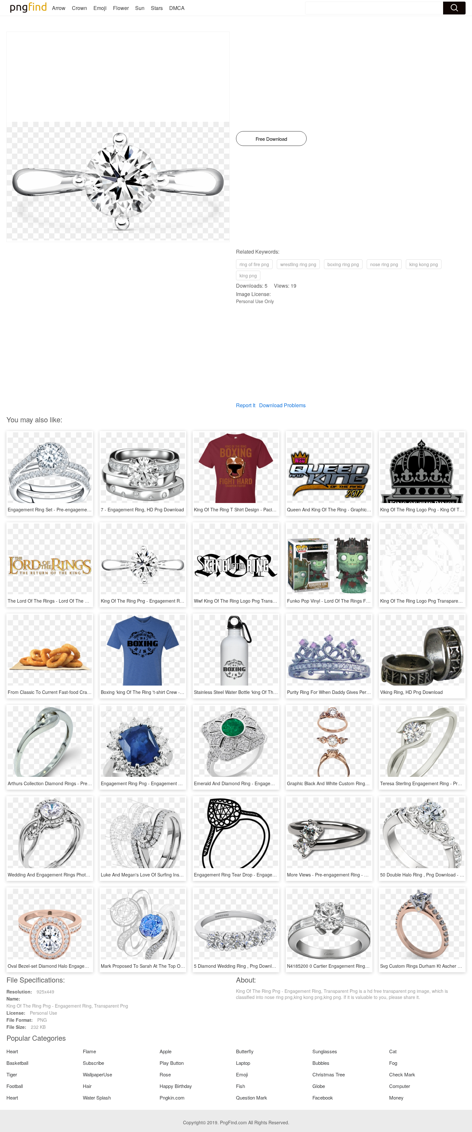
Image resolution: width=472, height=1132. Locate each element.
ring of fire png (254, 264)
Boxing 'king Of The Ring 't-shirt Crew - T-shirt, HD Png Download (167, 692)
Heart (12, 1051)
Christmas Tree (328, 1074)
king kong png (423, 264)
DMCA (177, 8)
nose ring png (384, 264)
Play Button (172, 1062)
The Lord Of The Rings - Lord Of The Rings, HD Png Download (72, 600)
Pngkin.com (172, 1097)
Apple (165, 1051)
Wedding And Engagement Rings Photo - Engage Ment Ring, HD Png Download (89, 874)
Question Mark (251, 1097)
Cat (393, 1051)
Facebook (322, 1097)
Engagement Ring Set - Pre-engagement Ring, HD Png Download (74, 509)
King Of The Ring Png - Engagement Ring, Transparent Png (162, 600)
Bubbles (320, 1062)
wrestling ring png (298, 264)
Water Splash (97, 1097)
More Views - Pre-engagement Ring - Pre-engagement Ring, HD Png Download (368, 874)
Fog (393, 1062)
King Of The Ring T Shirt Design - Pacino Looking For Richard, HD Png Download (277, 509)
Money (396, 1097)
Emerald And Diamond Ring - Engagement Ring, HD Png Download (262, 783)
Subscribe (93, 1062)
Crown (79, 8)
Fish (240, 1086)
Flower (121, 8)
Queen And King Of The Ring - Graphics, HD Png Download (348, 509)
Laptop (243, 1062)
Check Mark (402, 1074)
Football (14, 1086)
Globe (318, 1086)
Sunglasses (324, 1051)
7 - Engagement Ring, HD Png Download (142, 509)
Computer (399, 1086)
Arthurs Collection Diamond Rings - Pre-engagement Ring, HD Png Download (86, 783)
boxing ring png (343, 264)
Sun (139, 8)
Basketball (17, 1062)
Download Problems (282, 405)
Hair (87, 1086)
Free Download (271, 138)
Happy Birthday (176, 1086)
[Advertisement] (118, 77)
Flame (89, 1051)
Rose (165, 1074)
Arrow (59, 8)
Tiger (11, 1074)
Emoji (100, 8)
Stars (157, 8)
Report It (245, 405)
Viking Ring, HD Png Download (411, 692)
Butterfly (245, 1051)
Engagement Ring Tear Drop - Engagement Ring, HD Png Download (263, 874)
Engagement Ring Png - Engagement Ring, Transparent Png (162, 783)
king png (248, 275)
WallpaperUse (97, 1074)
